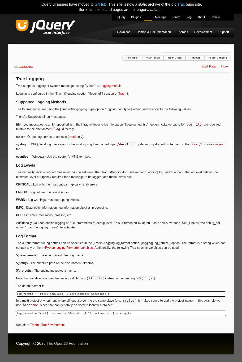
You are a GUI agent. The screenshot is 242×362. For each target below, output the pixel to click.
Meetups (160, 17)
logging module (111, 86)
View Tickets (153, 57)
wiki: (16, 66)
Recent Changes (217, 57)
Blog (189, 17)
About (201, 17)
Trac (181, 4)
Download (123, 32)
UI (148, 17)
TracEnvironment (53, 325)
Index (225, 66)
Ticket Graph (175, 57)
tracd (72, 137)
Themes (182, 32)
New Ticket (132, 57)
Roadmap (195, 57)
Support (223, 32)
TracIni (123, 93)
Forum (176, 17)
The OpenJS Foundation (67, 343)
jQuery (121, 17)
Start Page (209, 66)
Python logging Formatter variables (69, 247)
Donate (215, 17)
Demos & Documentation (154, 32)
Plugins (136, 17)
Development (203, 32)
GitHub (100, 4)
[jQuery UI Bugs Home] (45, 28)
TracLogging (26, 66)
